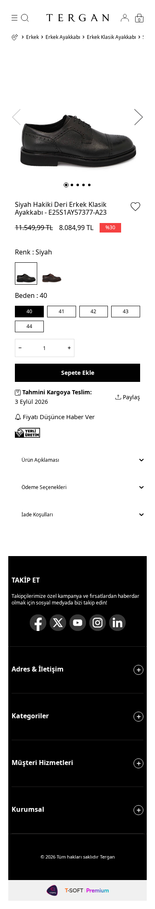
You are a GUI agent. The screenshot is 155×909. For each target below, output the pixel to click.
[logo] (77, 18)
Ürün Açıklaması (40, 459)
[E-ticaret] (86, 890)
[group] (77, 113)
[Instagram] (97, 622)
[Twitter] (58, 622)
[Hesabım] (125, 17)
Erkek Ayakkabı (62, 37)
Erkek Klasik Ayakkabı (111, 37)
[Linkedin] (117, 622)
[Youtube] (77, 622)
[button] (66, 184)
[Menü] (14, 18)
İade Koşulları (37, 514)
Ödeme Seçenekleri (44, 487)
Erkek (32, 37)
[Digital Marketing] (52, 890)
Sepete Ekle (77, 373)
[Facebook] (38, 622)
